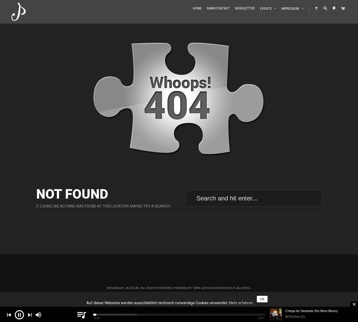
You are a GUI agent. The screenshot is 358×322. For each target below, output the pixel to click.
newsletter (245, 8)
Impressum (290, 8)
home (197, 8)
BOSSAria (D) (295, 317)
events (266, 8)
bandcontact (218, 8)
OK (262, 299)
